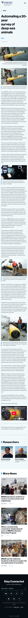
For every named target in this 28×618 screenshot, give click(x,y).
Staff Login (16, 607)
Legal (21, 607)
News (4, 10)
